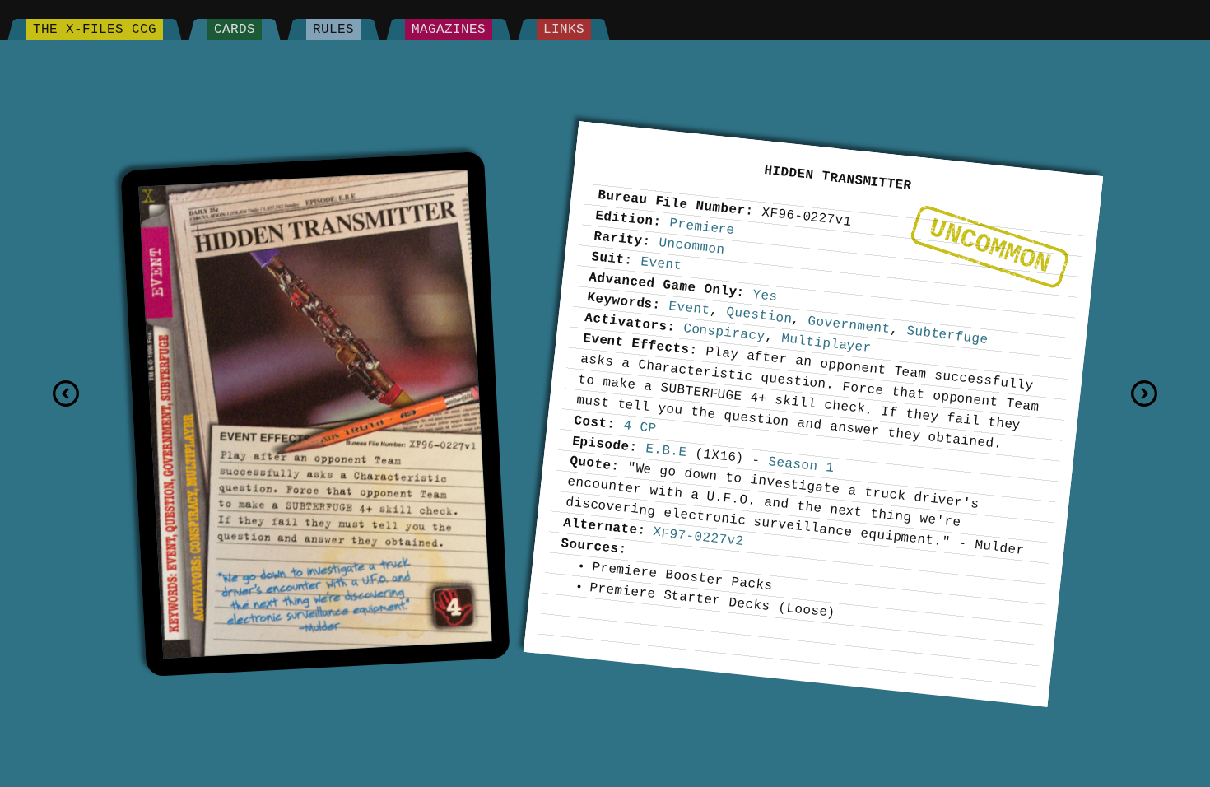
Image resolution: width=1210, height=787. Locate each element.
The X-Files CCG (94, 29)
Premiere (701, 226)
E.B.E (666, 449)
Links (563, 29)
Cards (234, 29)
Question (758, 315)
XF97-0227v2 (698, 536)
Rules (333, 29)
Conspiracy (724, 331)
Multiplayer (826, 343)
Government (849, 324)
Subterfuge (947, 335)
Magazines (449, 29)
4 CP (639, 426)
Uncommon (989, 246)
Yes (765, 295)
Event (661, 263)
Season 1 (801, 464)
